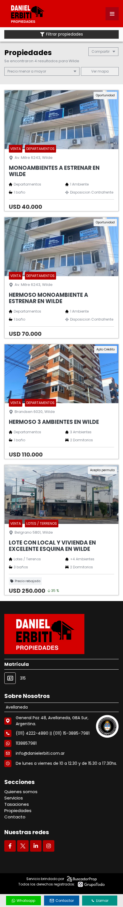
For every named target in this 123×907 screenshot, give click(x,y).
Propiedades (17, 810)
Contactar (64, 900)
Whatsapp (26, 900)
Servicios (13, 798)
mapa (103, 71)
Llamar (102, 900)
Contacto (14, 817)
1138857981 (26, 743)
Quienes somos (20, 792)
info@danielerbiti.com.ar (40, 753)
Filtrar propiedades (64, 34)
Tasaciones (16, 804)
